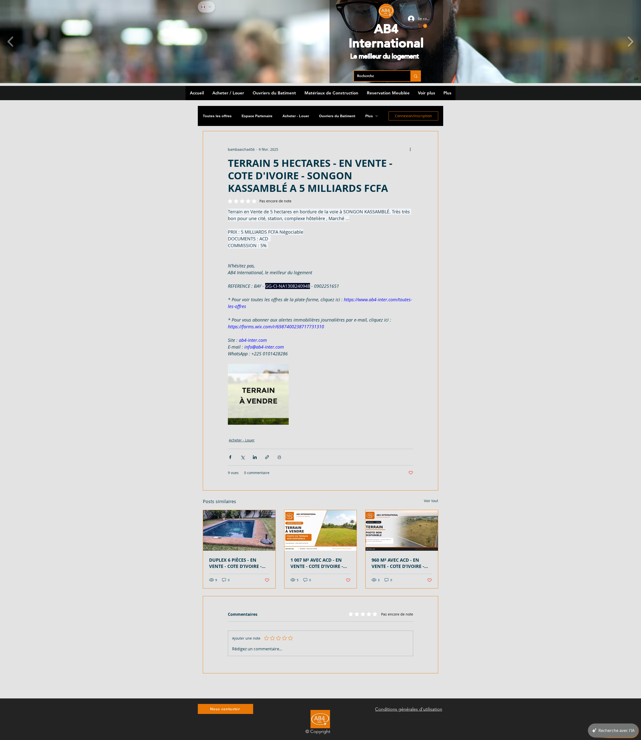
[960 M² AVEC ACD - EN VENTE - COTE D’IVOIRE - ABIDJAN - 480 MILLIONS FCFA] (402, 530)
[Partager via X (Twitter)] (242, 457)
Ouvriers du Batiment (337, 116)
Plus (369, 116)
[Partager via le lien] (267, 457)
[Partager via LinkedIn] (254, 457)
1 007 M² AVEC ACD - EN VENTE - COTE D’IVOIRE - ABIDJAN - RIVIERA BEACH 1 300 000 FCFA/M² (318, 563)
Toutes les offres (217, 116)
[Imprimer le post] (279, 457)
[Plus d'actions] (410, 149)
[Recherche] (415, 76)
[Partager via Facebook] (230, 457)
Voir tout (431, 500)
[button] (423, 26)
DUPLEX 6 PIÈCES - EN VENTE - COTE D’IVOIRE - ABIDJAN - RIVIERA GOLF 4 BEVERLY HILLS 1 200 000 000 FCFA (237, 563)
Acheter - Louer (295, 116)
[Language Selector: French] (206, 7)
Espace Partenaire (257, 116)
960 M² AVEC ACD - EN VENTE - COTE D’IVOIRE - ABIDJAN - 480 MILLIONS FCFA (398, 563)
